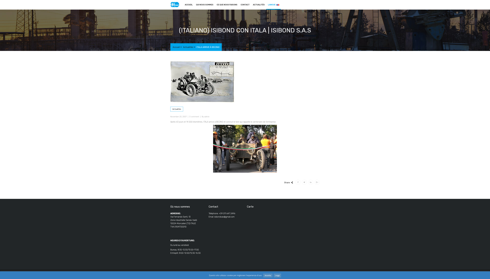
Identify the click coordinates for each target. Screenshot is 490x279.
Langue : (272, 5)
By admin (205, 117)
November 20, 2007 (178, 117)
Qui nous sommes (204, 5)
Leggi (277, 275)
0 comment (194, 117)
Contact (245, 5)
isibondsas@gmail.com (224, 217)
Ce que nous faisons (227, 5)
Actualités (259, 5)
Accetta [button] (268, 275)
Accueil (189, 5)
